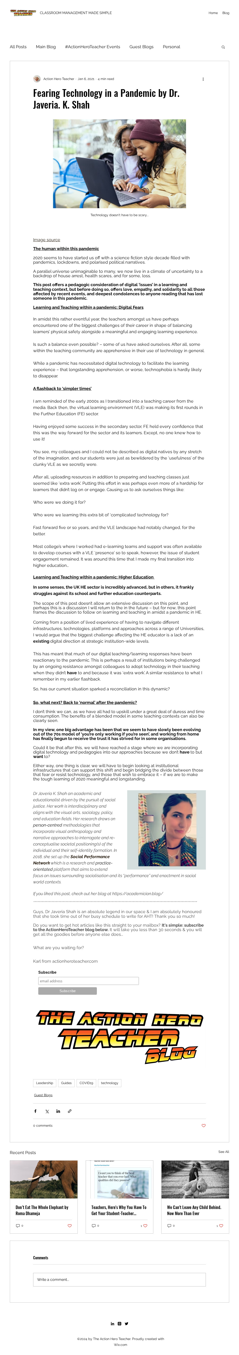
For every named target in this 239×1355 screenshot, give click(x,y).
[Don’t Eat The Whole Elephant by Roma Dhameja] (43, 1179)
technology (109, 1083)
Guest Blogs (142, 46)
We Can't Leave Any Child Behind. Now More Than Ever (194, 1210)
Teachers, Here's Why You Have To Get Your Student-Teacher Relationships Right (118, 1210)
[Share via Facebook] (35, 1111)
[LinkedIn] (112, 1323)
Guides (66, 1083)
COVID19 (86, 1083)
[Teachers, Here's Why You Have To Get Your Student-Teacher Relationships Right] (119, 1179)
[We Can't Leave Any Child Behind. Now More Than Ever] (195, 1179)
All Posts (18, 46)
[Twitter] (126, 1323)
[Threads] (119, 1323)
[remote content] (119, 983)
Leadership (44, 1083)
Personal (171, 46)
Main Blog (46, 46)
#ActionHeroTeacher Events (92, 46)
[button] (223, 47)
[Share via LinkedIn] (58, 1111)
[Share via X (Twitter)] (47, 1111)
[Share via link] (69, 1111)
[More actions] (203, 79)
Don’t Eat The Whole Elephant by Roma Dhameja (42, 1210)
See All (223, 1152)
